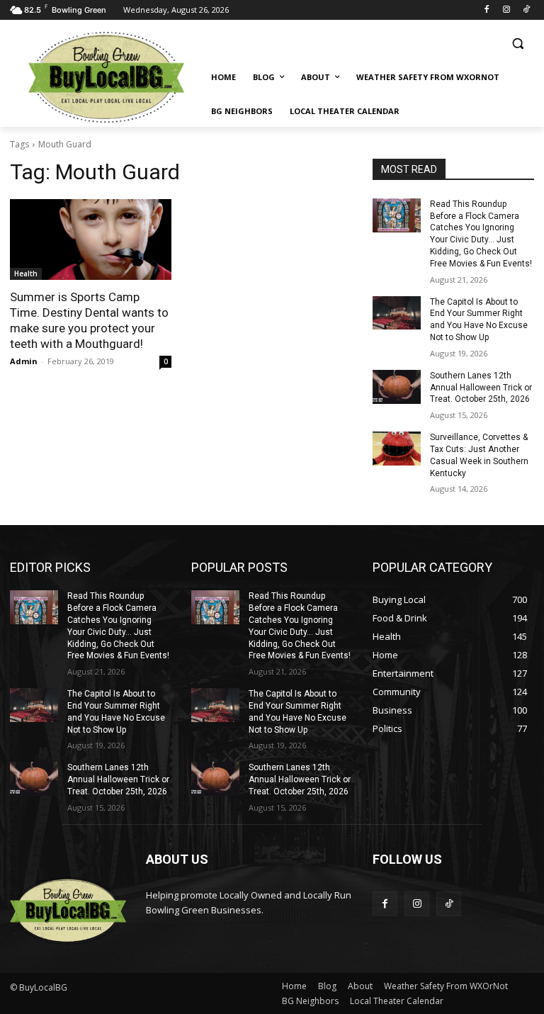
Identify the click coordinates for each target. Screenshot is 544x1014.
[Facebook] (487, 10)
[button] (517, 43)
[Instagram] (506, 10)
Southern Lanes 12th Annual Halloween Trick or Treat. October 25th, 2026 (481, 388)
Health (26, 273)
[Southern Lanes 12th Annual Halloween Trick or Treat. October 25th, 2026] (397, 387)
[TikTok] (526, 10)
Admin (24, 361)
